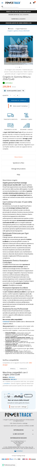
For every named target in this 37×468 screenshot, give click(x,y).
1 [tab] (16, 67)
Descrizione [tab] (18, 157)
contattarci (7, 383)
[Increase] (17, 95)
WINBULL (13, 368)
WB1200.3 (12, 377)
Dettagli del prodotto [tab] (18, 168)
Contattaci (6, 321)
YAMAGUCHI (23, 368)
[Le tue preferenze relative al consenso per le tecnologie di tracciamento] (9, 465)
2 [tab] (17, 67)
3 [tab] (19, 67)
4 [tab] (21, 67)
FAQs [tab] (18, 174)
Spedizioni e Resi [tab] (18, 163)
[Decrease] (14, 95)
